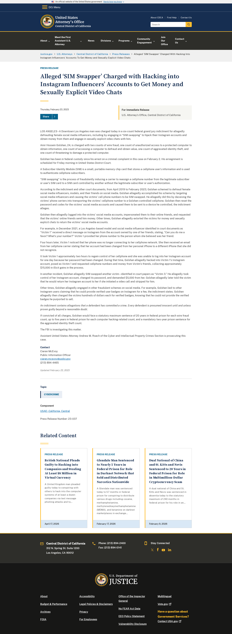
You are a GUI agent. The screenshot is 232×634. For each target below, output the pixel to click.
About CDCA (157, 17)
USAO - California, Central (55, 411)
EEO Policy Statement (132, 616)
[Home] (66, 27)
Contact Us (186, 17)
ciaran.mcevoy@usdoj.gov (55, 358)
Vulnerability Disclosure (133, 623)
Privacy (83, 611)
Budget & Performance (53, 604)
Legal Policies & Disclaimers (96, 604)
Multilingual (165, 596)
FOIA (43, 619)
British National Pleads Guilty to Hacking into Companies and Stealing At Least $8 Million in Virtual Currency (63, 469)
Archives (45, 611)
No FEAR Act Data (129, 608)
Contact (168, 621)
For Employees (88, 619)
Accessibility (87, 596)
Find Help (172, 17)
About (44, 596)
